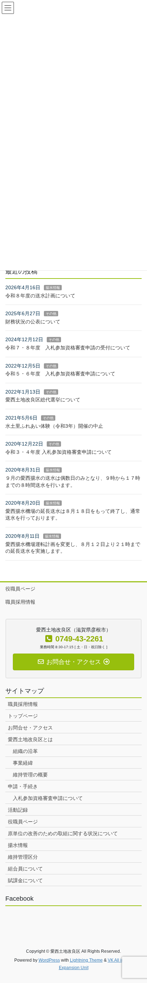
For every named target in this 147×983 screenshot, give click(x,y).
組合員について (25, 869)
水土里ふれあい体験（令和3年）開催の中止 (54, 426)
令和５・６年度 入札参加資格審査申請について (60, 373)
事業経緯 (23, 763)
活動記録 (18, 810)
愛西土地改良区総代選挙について (42, 399)
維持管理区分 (23, 857)
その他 (51, 314)
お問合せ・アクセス (30, 727)
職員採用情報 (20, 602)
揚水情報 (53, 288)
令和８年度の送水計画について (40, 295)
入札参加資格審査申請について (48, 798)
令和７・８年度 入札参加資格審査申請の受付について (67, 347)
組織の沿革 (25, 751)
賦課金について (25, 880)
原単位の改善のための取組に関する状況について (63, 833)
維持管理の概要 (30, 774)
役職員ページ (20, 589)
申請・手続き (23, 786)
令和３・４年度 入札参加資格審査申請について (58, 452)
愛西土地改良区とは (30, 739)
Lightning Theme (86, 960)
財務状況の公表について (32, 321)
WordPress (49, 960)
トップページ (23, 716)
